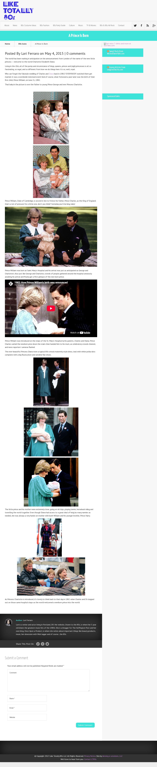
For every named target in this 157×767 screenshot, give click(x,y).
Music (80, 25)
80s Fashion (44, 25)
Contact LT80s (90, 759)
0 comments (75, 53)
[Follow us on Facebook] (141, 25)
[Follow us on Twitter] (135, 25)
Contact (121, 25)
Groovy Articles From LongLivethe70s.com (116, 68)
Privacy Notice (90, 756)
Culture (72, 25)
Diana (51, 73)
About (6, 25)
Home (7, 44)
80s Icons (22, 44)
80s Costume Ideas (28, 25)
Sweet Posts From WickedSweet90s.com (115, 52)
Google (38, 644)
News (15, 25)
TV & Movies (91, 25)
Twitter (47, 644)
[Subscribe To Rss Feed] (147, 25)
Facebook (43, 644)
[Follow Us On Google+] (154, 25)
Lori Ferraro (30, 53)
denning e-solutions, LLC (112, 756)
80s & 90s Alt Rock (107, 25)
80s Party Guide (59, 25)
